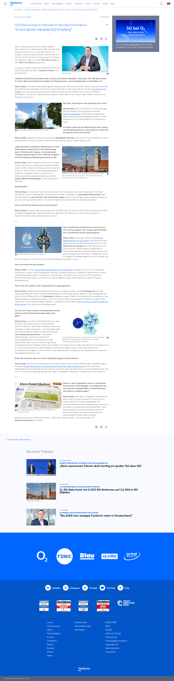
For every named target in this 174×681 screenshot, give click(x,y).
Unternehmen (36, 3)
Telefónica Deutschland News (52, 10)
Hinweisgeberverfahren (116, 640)
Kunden (68, 3)
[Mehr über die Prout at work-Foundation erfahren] (126, 605)
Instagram (75, 588)
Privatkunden (81, 622)
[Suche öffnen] (161, 3)
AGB (107, 626)
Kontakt (108, 629)
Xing (126, 588)
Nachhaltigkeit (57, 3)
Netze (46, 3)
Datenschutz (111, 637)
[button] (96, 39)
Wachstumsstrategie (71, 114)
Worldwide (80, 629)
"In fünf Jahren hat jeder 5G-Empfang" (84, 10)
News (112, 3)
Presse (105, 3)
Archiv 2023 (67, 10)
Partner (88, 3)
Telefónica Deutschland (32, 10)
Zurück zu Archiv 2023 (23, 17)
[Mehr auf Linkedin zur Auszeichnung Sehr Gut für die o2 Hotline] (84, 605)
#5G (17, 439)
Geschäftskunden (83, 626)
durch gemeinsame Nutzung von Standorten (53, 269)
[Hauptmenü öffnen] (5, 3)
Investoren (78, 3)
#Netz (21, 439)
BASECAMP (111, 622)
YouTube (110, 588)
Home (50, 622)
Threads (93, 588)
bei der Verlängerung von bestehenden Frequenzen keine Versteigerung (53, 366)
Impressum (110, 651)
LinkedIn (56, 588)
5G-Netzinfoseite (133, 44)
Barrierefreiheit (112, 648)
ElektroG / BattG (113, 633)
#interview (27, 439)
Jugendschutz (111, 644)
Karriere (97, 3)
